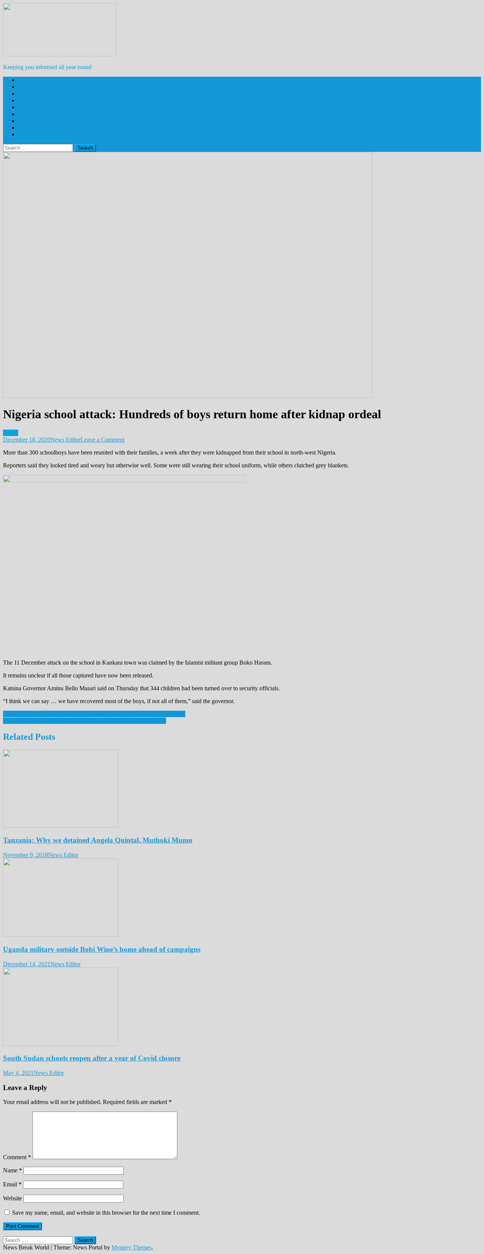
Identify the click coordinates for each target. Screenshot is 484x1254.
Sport (24, 127)
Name (12, 1170)
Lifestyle (28, 107)
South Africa (33, 80)
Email (12, 1184)
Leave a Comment (102, 439)
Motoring (29, 114)
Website (12, 1198)
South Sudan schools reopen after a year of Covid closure (91, 1058)
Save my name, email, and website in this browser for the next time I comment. (106, 1212)
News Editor (65, 439)
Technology (32, 134)
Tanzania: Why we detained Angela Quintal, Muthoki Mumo (97, 840)
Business (28, 100)
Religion (28, 121)
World (25, 93)
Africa (25, 86)
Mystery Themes (132, 1247)
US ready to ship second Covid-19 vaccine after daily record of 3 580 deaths (94, 714)
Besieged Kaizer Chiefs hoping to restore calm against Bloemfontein (84, 720)
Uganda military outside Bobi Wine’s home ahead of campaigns (101, 949)
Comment (17, 1157)
